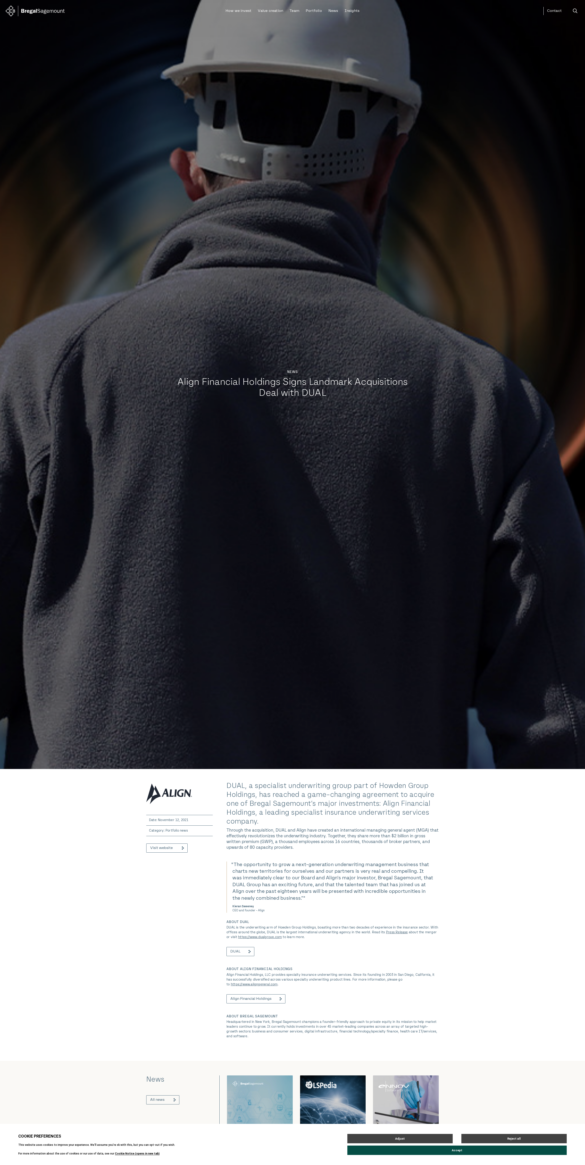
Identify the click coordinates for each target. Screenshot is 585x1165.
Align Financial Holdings (250, 999)
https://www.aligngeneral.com (254, 984)
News (333, 11)
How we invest (239, 11)
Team (294, 11)
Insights (352, 11)
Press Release (397, 932)
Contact (554, 11)
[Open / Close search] (575, 11)
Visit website (161, 848)
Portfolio (314, 11)
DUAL (235, 951)
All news (157, 1100)
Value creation (270, 11)
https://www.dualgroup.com (260, 937)
